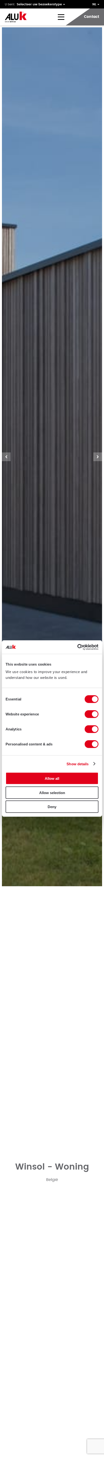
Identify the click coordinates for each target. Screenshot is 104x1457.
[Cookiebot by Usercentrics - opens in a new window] (77, 647)
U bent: (10, 4)
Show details (78, 764)
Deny (52, 807)
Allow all (52, 778)
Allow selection (52, 792)
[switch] (91, 714)
